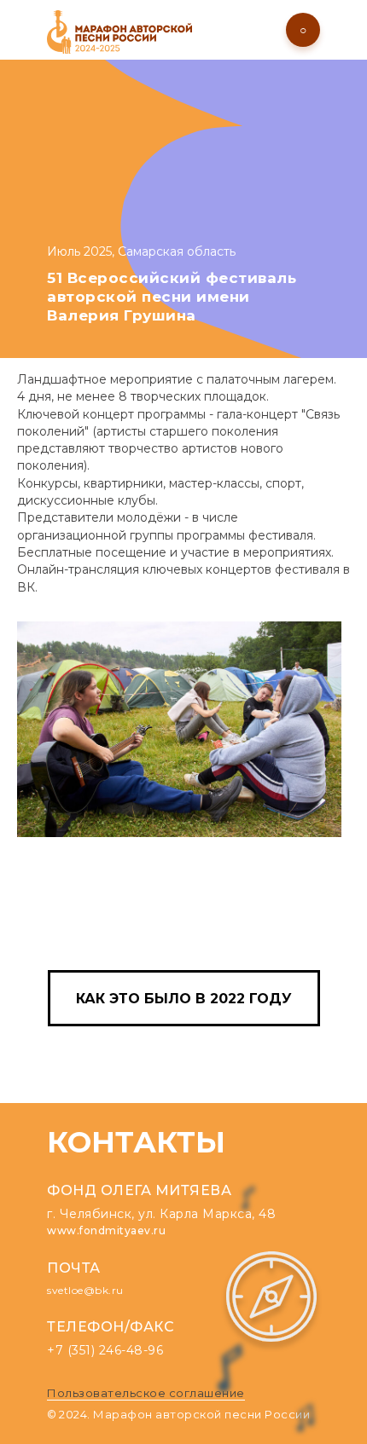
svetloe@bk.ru (85, 1290)
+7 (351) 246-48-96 (105, 1350)
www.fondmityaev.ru (106, 1230)
